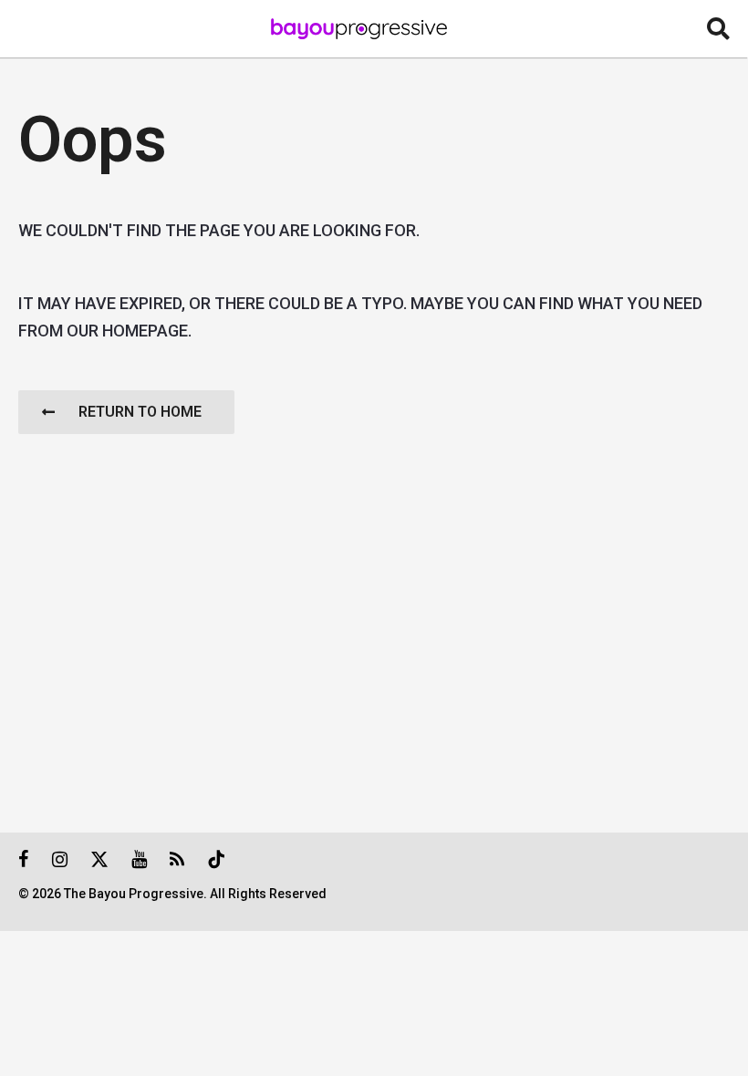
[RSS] (177, 859)
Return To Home (140, 411)
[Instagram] (60, 859)
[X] (99, 859)
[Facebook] (23, 859)
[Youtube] (139, 859)
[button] (718, 29)
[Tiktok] (216, 859)
